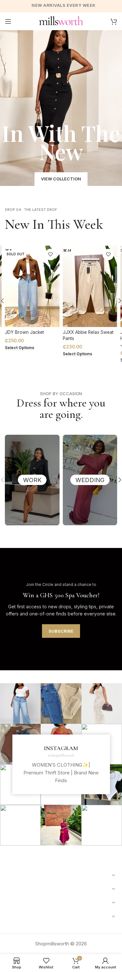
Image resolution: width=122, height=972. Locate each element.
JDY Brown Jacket (24, 332)
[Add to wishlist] (50, 254)
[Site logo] (61, 21)
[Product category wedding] (90, 480)
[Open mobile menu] (8, 21)
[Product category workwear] (32, 480)
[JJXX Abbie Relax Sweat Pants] (90, 286)
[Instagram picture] (20, 703)
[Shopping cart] (113, 21)
